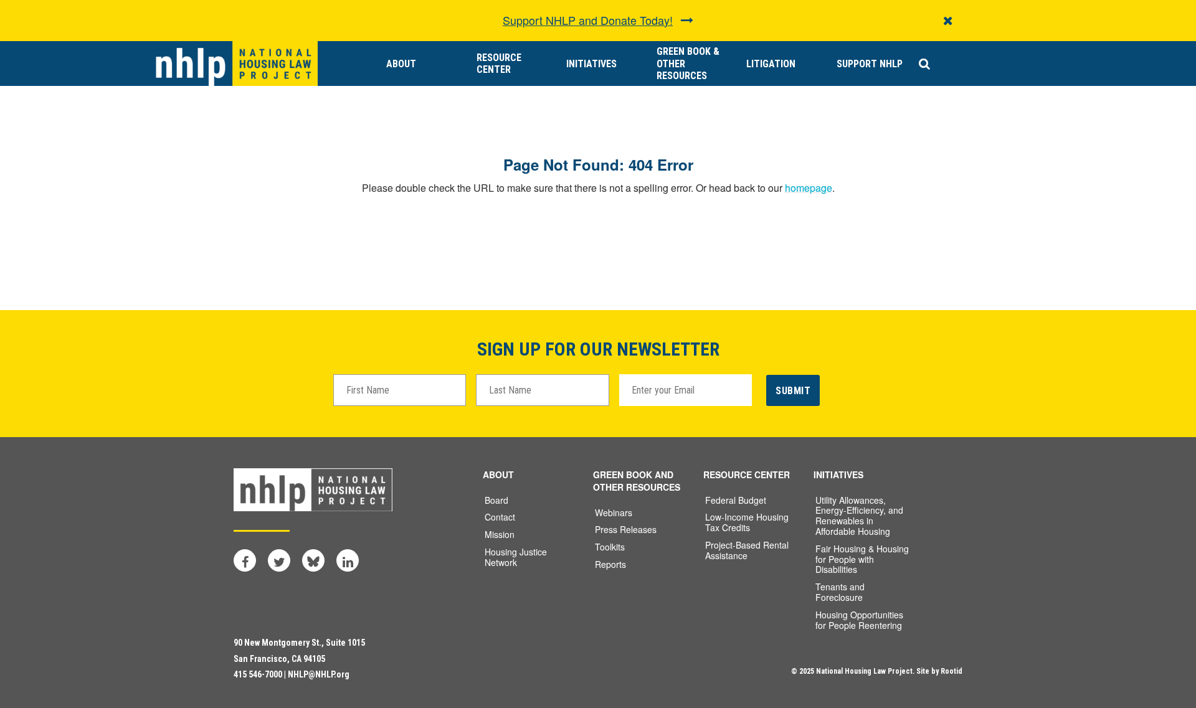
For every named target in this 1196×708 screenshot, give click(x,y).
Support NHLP (870, 64)
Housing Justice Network (516, 557)
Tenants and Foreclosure (840, 591)
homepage (808, 188)
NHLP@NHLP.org (318, 674)
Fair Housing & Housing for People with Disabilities (862, 559)
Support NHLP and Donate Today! (588, 20)
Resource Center (499, 63)
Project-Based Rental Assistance (747, 550)
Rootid (951, 671)
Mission (500, 534)
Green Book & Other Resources (688, 63)
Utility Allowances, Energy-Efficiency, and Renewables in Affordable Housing (859, 515)
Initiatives (591, 64)
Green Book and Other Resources (636, 480)
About (401, 64)
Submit (793, 391)
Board (496, 500)
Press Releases (626, 529)
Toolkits (610, 546)
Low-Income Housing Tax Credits (747, 522)
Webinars (613, 512)
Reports (610, 564)
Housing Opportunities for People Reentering (859, 619)
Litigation (770, 64)
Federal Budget (735, 500)
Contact (500, 517)
